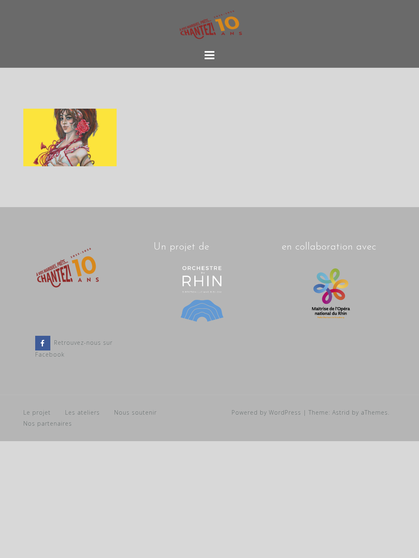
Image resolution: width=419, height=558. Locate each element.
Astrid (341, 412)
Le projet (37, 412)
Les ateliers (82, 412)
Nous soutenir (135, 412)
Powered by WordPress (266, 412)
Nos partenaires (47, 423)
